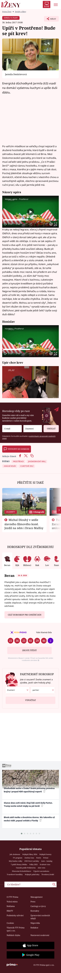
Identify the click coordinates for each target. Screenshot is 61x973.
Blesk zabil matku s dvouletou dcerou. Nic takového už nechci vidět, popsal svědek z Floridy (29, 819)
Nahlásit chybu (13, 935)
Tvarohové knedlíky (15, 874)
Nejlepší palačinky (32, 874)
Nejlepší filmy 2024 (29, 854)
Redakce (34, 927)
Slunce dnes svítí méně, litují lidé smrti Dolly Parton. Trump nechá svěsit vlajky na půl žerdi (28, 804)
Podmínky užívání (15, 915)
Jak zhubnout (15, 854)
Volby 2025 (33, 864)
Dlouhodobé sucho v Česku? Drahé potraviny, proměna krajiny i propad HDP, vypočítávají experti (29, 790)
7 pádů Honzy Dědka (19, 864)
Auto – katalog (46, 861)
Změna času (29, 858)
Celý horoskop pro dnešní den (24, 614)
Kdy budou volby (15, 861)
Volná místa (12, 901)
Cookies (10, 923)
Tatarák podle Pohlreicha (26, 868)
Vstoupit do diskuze (18, 449)
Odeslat (51, 428)
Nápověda (35, 923)
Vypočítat (30, 700)
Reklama (11, 906)
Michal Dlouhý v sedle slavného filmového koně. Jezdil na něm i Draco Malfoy (23, 524)
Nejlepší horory (45, 854)
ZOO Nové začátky (31, 861)
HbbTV (10, 910)
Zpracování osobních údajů (40, 917)
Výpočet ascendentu (41, 871)
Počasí (45, 858)
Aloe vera (41, 868)
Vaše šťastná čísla (44, 632)
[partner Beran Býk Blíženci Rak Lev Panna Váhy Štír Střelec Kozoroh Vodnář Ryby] (43, 690)
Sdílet (50, 20)
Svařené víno (45, 864)
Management (36, 897)
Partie (38, 858)
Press (32, 901)
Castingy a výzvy (38, 906)
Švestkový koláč (48, 874)
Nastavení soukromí (39, 935)
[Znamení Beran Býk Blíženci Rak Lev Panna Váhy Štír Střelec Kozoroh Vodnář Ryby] (32, 428)
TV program (17, 858)
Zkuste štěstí (29, 650)
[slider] (30, 220)
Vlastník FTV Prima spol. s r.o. (15, 929)
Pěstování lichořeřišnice (21, 871)
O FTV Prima (12, 897)
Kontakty (34, 910)
